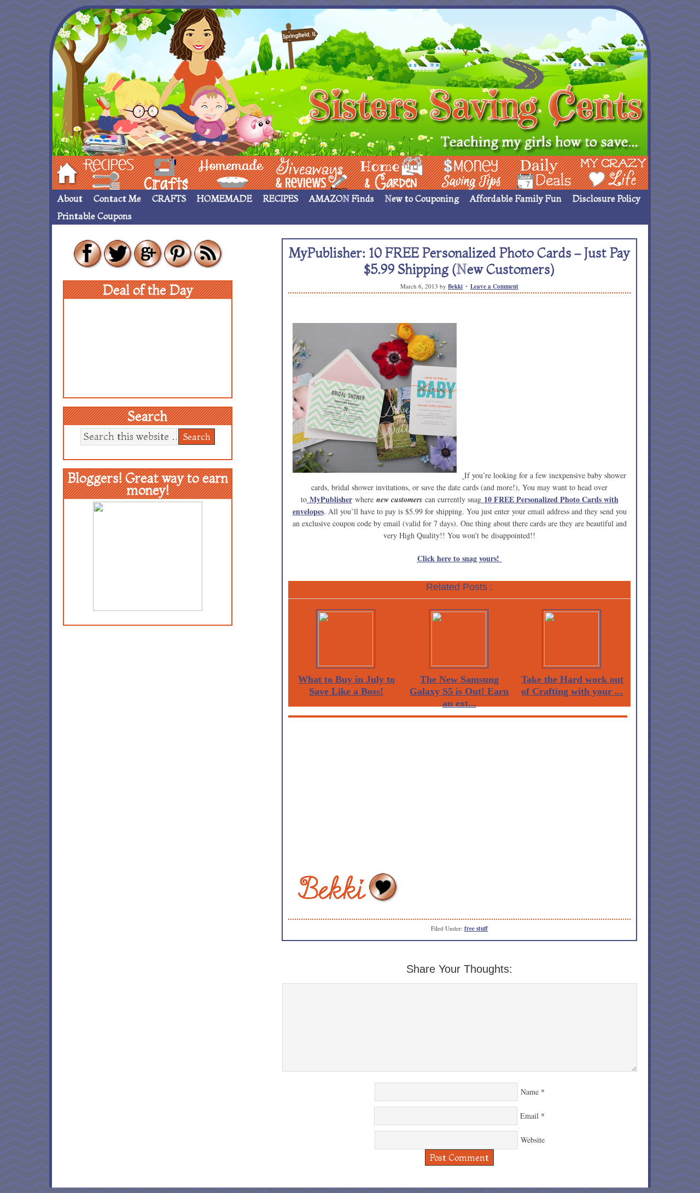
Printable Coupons (94, 215)
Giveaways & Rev (302, 172)
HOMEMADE (224, 198)
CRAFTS (169, 198)
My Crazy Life (595, 172)
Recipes (99, 172)
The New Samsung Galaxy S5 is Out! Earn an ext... (459, 691)
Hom (64, 172)
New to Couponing (422, 198)
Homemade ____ (218, 172)
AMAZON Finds (341, 198)
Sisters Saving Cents (350, 80)
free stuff (476, 928)
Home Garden (381, 172)
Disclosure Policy (606, 198)
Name (530, 1091)
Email (529, 1115)
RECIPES (280, 198)
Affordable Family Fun (516, 198)
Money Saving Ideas (468, 172)
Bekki (455, 286)
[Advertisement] (459, 794)
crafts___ (150, 172)
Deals (538, 172)
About (70, 198)
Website (533, 1140)
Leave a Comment (494, 286)
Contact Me (117, 198)
